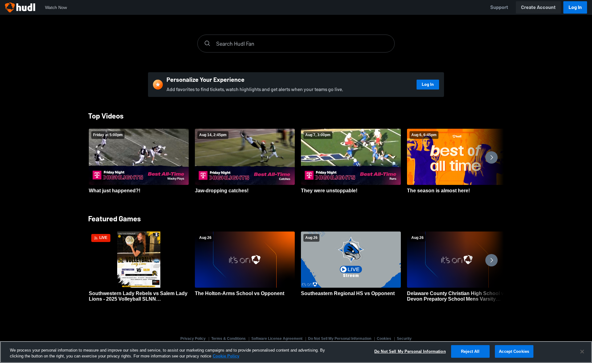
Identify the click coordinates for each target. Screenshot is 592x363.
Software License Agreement (276, 338)
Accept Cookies (514, 351)
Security (404, 338)
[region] (296, 352)
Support (499, 7)
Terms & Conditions (228, 338)
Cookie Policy (226, 356)
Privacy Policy (193, 338)
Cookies (384, 338)
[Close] (582, 351)
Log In (575, 7)
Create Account (538, 7)
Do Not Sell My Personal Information (339, 338)
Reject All (470, 351)
